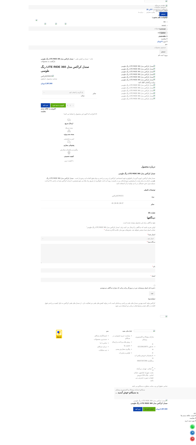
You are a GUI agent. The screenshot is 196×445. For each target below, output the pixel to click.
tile (165, 22)
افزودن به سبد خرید (58, 105)
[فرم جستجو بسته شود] (193, 2)
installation (162, 33)
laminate (162, 29)
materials (162, 36)
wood (164, 25)
